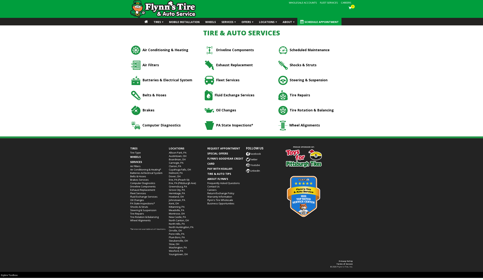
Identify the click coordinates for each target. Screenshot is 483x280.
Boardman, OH (177, 159)
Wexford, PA (176, 251)
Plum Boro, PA (177, 237)
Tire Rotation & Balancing (311, 110)
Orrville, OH (175, 230)
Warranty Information (219, 196)
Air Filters (150, 65)
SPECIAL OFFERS (217, 153)
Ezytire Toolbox (9, 275)
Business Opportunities (220, 203)
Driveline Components (234, 50)
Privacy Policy (346, 261)
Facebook (255, 153)
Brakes (148, 110)
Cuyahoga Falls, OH (180, 169)
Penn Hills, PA (176, 234)
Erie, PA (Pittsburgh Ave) (182, 183)
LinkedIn (255, 170)
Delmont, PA (176, 173)
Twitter (254, 159)
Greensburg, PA (178, 186)
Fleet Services (227, 80)
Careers (212, 190)
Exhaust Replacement (234, 65)
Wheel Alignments (304, 125)
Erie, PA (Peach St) (179, 179)
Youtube (255, 165)
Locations (267, 22)
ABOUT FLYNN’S (217, 179)
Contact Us (213, 186)
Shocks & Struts (302, 65)
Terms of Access (344, 264)
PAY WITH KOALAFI (219, 168)
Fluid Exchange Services (234, 95)
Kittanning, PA (177, 206)
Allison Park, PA (177, 152)
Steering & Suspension (308, 80)
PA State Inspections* (234, 125)
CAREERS (346, 2)
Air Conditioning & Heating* (145, 169)
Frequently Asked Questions (223, 183)
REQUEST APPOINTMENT (223, 148)
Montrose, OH (177, 213)
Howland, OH (176, 196)
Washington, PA (178, 247)
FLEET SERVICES (329, 2)
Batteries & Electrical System (167, 80)
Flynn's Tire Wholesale (220, 200)
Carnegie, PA (176, 162)
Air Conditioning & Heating (165, 50)
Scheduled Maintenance (309, 50)
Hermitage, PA (177, 193)
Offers (246, 22)
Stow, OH (174, 244)
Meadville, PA (176, 210)
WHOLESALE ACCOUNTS (303, 2)
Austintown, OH (177, 156)
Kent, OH (174, 203)
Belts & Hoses (154, 95)
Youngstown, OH (178, 254)
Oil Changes (225, 110)
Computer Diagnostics (161, 125)
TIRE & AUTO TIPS (219, 174)
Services (227, 22)
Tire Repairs (299, 95)
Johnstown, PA (177, 200)
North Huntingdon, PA (181, 227)
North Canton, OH (179, 220)
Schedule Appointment (321, 22)
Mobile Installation (184, 22)
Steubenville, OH (178, 240)
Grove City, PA (177, 190)
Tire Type (135, 152)
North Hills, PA (177, 223)
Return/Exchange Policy (220, 193)
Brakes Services (139, 179)
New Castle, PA (177, 217)
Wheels (210, 22)
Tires (157, 22)
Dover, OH (175, 176)
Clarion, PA (175, 166)
